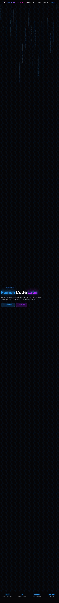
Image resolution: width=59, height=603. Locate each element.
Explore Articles (8, 304)
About (39, 2)
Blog (34, 2)
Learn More (22, 304)
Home (29, 2)
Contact (45, 2)
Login (52, 2)
